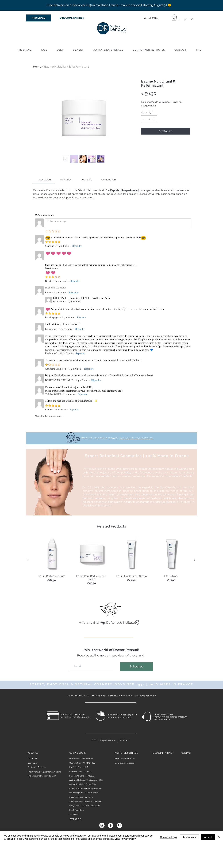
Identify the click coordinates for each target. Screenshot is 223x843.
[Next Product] (195, 560)
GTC (94, 740)
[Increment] (154, 119)
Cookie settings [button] (168, 837)
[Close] (219, 837)
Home (37, 66)
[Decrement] (144, 119)
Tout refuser (189, 837)
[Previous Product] (28, 560)
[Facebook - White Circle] (110, 825)
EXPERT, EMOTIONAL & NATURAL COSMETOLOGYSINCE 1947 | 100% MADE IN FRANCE (111, 684)
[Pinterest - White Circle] (119, 825)
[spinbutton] (149, 119)
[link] (44, 179)
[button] (174, 17)
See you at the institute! (137, 438)
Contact (124, 740)
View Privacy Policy (125, 838)
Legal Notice (107, 740)
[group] (111, 560)
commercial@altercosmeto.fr (171, 717)
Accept (208, 837)
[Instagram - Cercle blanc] (102, 825)
